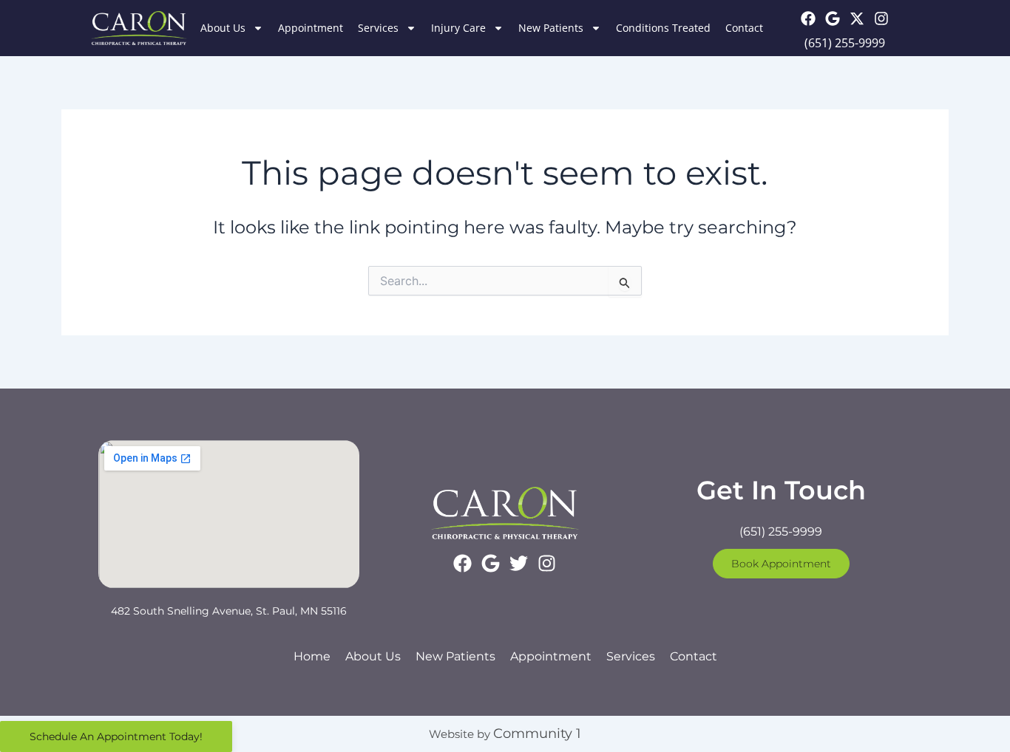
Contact (744, 28)
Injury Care (458, 28)
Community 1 (537, 733)
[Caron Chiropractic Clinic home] (139, 28)
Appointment (310, 28)
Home (312, 656)
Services (378, 28)
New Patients (550, 28)
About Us (222, 28)
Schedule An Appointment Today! (116, 736)
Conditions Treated (663, 28)
